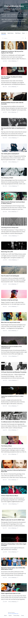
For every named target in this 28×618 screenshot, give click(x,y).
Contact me (14, 26)
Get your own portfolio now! (13, 613)
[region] (14, 33)
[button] (4, 33)
